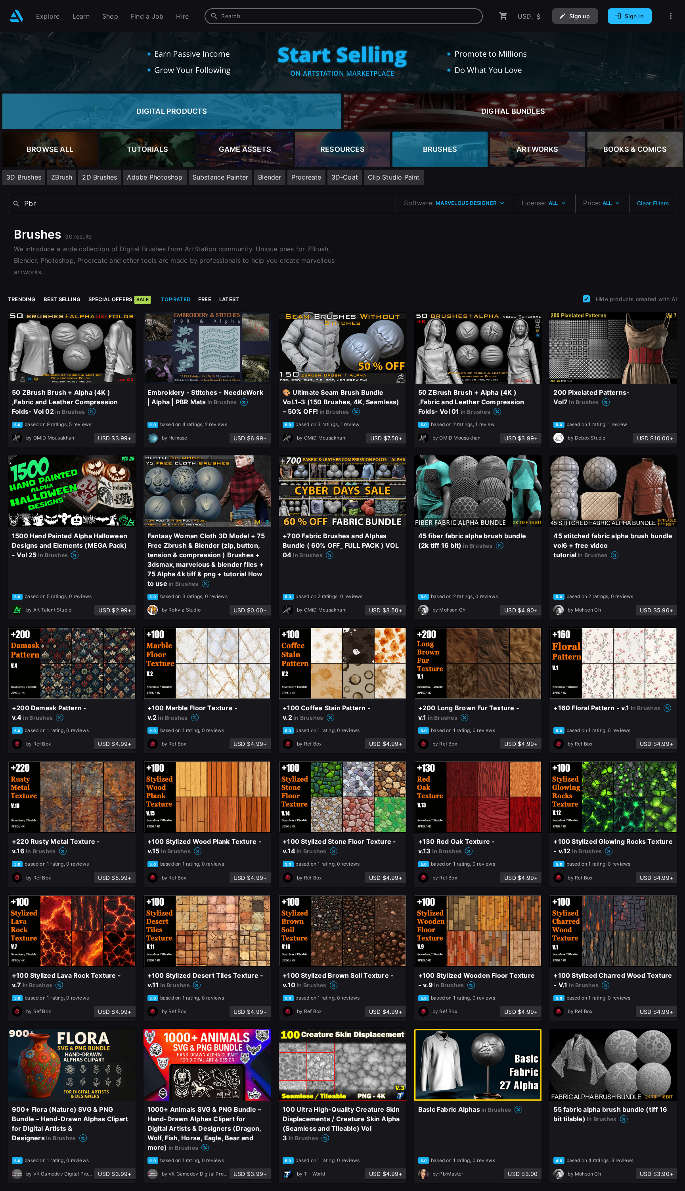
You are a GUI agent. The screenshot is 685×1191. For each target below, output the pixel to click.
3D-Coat (344, 177)
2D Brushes (99, 177)
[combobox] (344, 16)
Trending (22, 299)
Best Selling (62, 299)
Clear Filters (653, 203)
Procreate (306, 177)
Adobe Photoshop (154, 177)
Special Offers (118, 299)
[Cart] (503, 16)
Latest (229, 299)
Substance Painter (221, 177)
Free (204, 299)
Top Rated (175, 299)
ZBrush (61, 177)
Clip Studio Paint (394, 177)
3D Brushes (23, 177)
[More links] (670, 16)
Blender (269, 177)
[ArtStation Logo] (16, 16)
